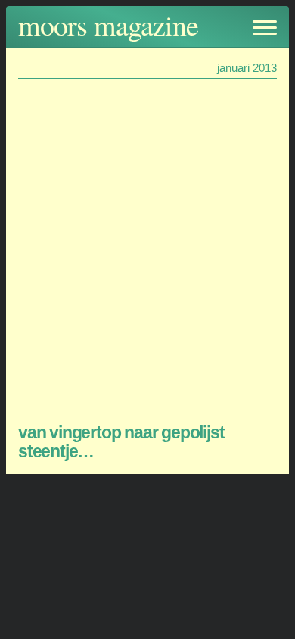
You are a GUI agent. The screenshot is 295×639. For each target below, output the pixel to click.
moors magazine (108, 24)
